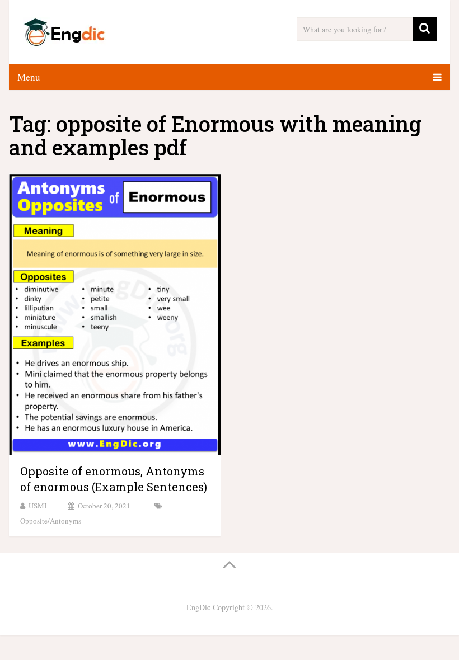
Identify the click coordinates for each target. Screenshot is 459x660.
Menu (28, 76)
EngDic (198, 607)
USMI (37, 506)
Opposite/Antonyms (50, 521)
